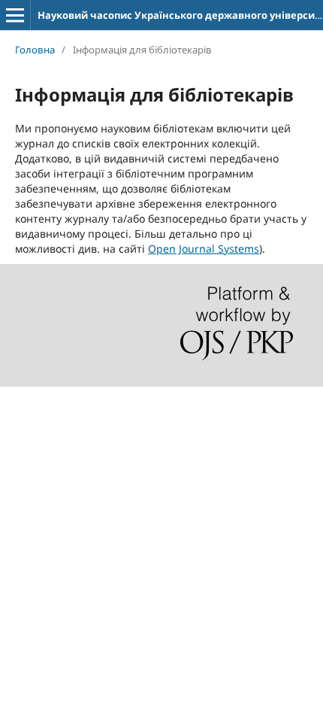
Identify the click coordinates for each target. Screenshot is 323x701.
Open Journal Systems (203, 248)
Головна (35, 49)
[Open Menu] (15, 15)
